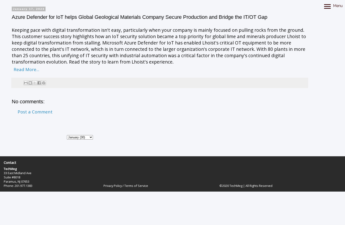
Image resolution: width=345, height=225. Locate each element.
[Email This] (25, 82)
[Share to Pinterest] (43, 82)
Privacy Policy (113, 186)
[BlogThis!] (30, 82)
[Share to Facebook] (39, 82)
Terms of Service (136, 186)
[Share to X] (34, 82)
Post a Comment (35, 112)
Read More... (26, 69)
